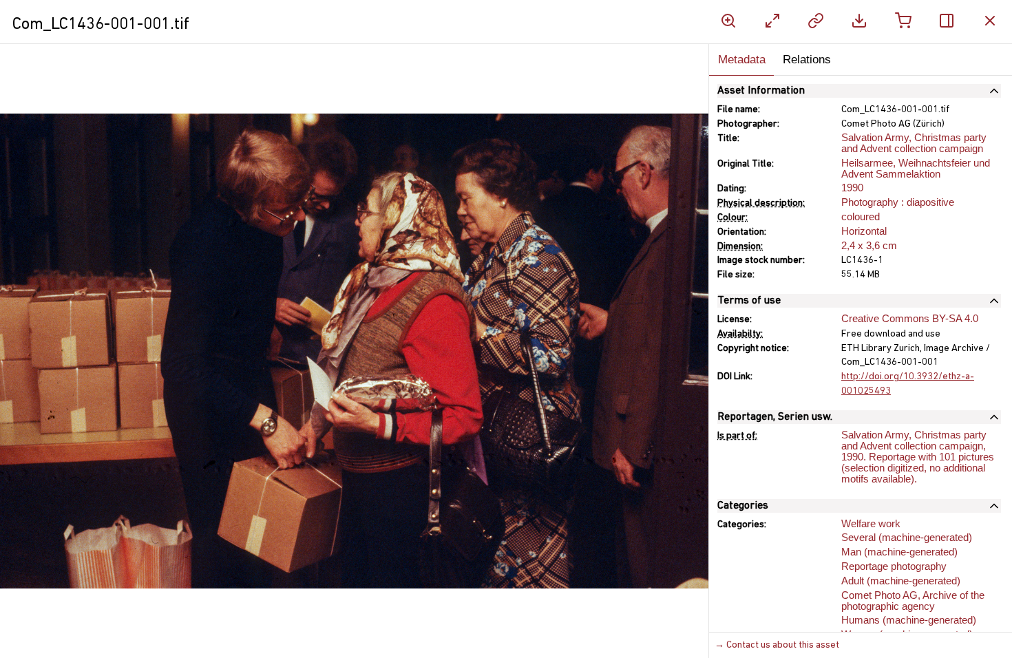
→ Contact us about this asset (777, 645)
